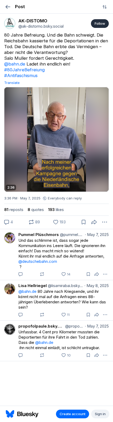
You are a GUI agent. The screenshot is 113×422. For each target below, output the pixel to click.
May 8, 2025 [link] (96, 285)
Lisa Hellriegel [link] (32, 285)
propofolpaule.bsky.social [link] (41, 326)
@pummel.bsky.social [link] (71, 234)
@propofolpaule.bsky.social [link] (74, 326)
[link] (9, 23)
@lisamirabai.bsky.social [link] (65, 285)
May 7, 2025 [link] (97, 234)
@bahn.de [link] (14, 64)
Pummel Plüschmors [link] (38, 234)
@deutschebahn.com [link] (37, 261)
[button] (7, 6)
